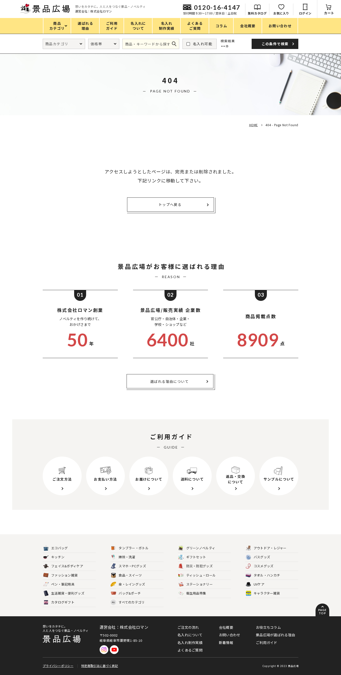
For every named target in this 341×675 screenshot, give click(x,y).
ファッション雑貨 (64, 575)
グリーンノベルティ (200, 548)
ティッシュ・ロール (201, 575)
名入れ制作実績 (189, 642)
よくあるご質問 (189, 650)
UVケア (259, 584)
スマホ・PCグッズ (132, 566)
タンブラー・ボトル (134, 548)
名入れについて (189, 634)
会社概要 (226, 627)
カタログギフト (62, 602)
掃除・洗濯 (127, 557)
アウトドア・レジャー (270, 548)
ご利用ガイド (266, 642)
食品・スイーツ (130, 575)
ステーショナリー (199, 584)
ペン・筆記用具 (62, 584)
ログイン (305, 13)
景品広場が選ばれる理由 (275, 634)
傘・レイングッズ (132, 584)
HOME (253, 125)
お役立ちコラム (268, 627)
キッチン (57, 557)
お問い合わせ (229, 634)
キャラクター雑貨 (267, 593)
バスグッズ (262, 557)
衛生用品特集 (196, 593)
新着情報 (226, 642)
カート (329, 12)
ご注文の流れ (188, 627)
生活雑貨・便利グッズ (67, 593)
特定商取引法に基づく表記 (99, 666)
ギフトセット (196, 557)
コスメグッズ (264, 566)
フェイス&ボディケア (67, 566)
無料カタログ (257, 13)
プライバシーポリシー (58, 666)
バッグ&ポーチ (130, 593)
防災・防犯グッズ (199, 566)
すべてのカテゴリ (128, 602)
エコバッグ (59, 548)
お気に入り (281, 13)
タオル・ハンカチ (267, 575)
